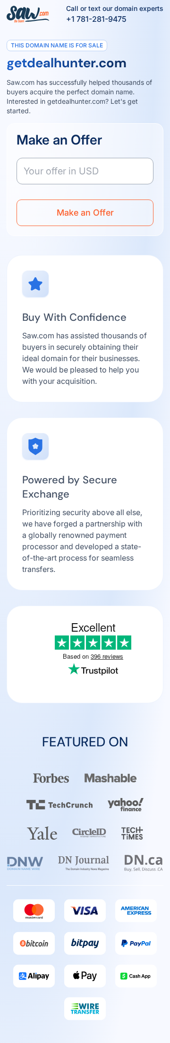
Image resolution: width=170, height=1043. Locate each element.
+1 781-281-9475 (96, 19)
